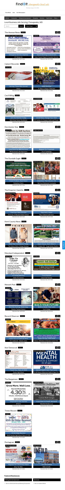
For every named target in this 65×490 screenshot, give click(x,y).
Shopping (35, 18)
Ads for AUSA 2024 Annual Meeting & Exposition (18, 483)
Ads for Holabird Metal (40, 483)
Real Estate (49, 18)
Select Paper (29, 26)
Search (21, 26)
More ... (56, 18)
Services (42, 18)
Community (14, 18)
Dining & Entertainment (25, 18)
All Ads (7, 18)
